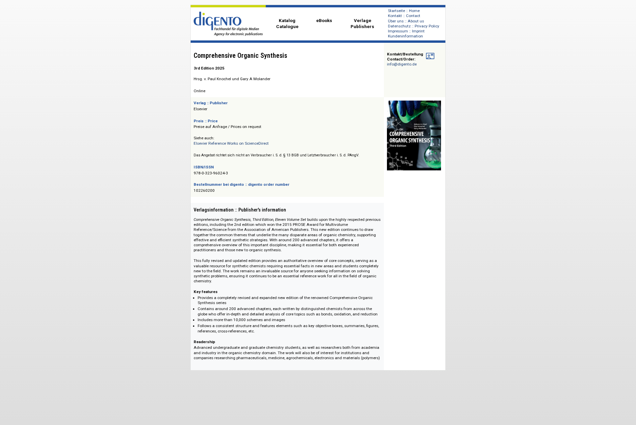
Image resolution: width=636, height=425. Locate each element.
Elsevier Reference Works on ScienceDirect (231, 143)
